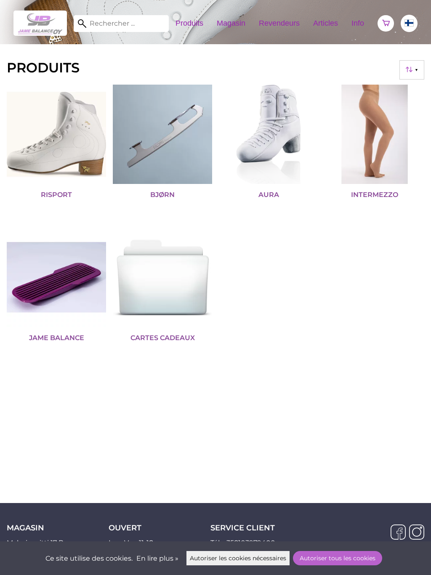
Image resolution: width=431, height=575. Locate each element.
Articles (325, 23)
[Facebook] (398, 532)
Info (357, 23)
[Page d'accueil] (43, 33)
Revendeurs (279, 23)
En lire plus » (157, 558)
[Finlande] (409, 23)
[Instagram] (416, 532)
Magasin (231, 23)
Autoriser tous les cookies (337, 558)
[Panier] (386, 23)
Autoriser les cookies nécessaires (238, 558)
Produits (189, 23)
